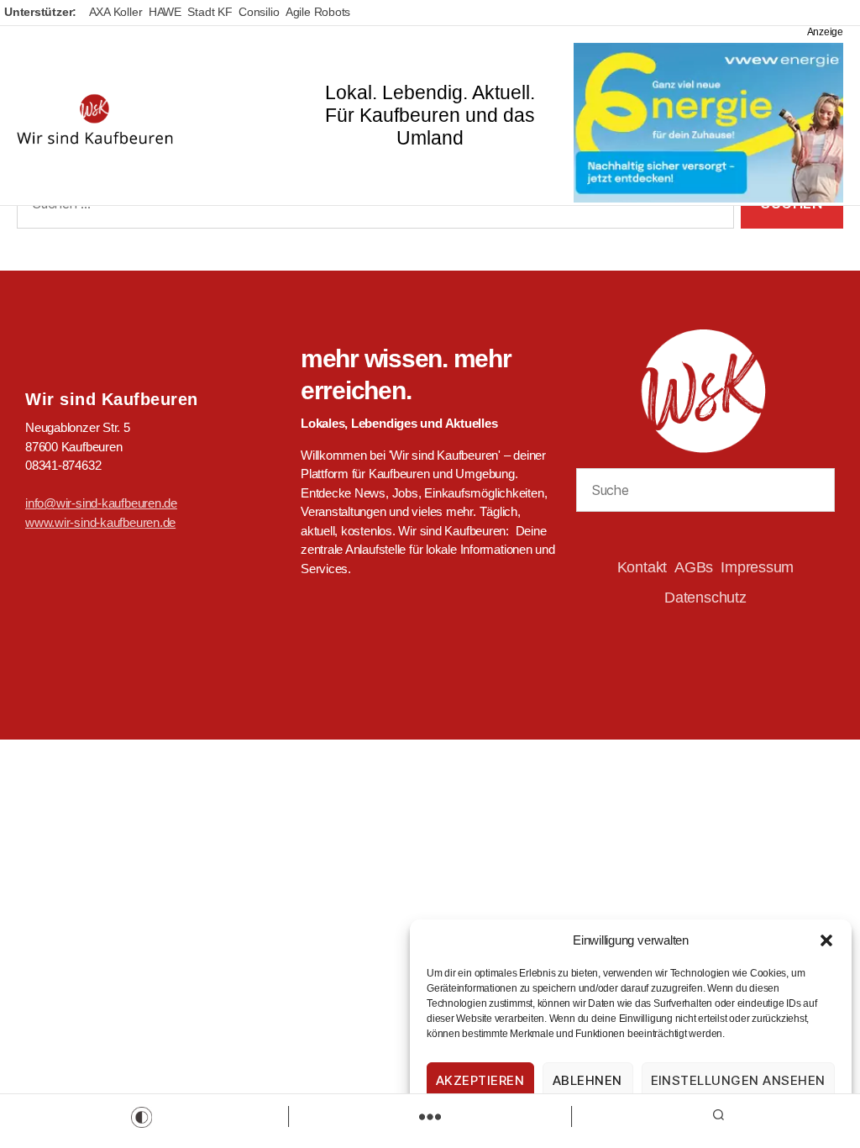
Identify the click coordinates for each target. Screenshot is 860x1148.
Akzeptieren (480, 1080)
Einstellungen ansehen (738, 1080)
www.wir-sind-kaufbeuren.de (100, 522)
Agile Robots (318, 11)
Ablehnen (587, 1080)
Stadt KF (209, 11)
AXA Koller (116, 11)
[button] (826, 940)
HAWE (165, 11)
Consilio (259, 11)
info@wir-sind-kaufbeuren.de (101, 503)
